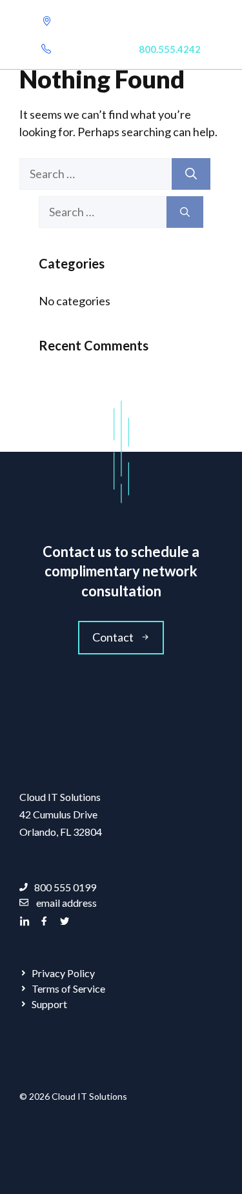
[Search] (191, 174)
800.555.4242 (170, 49)
